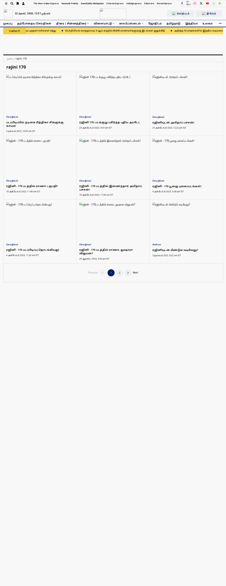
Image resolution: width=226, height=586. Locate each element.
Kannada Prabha (70, 3)
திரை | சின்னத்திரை (71, 23)
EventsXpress (164, 3)
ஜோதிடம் (155, 23)
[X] (201, 3)
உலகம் (208, 23)
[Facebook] (182, 3)
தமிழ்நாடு (173, 23)
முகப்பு (7, 23)
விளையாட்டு (103, 23)
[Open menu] (6, 4)
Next (135, 272)
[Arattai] (188, 3)
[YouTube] (207, 3)
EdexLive (149, 3)
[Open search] (12, 3)
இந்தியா (191, 23)
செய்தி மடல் (183, 13)
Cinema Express (115, 3)
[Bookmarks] (17, 3)
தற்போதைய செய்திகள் (34, 23)
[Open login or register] (23, 3)
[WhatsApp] (214, 3)
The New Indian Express (46, 3)
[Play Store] (220, 3)
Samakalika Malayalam (92, 3)
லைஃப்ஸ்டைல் (130, 23)
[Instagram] (195, 3)
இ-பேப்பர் (211, 13)
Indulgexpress (134, 3)
